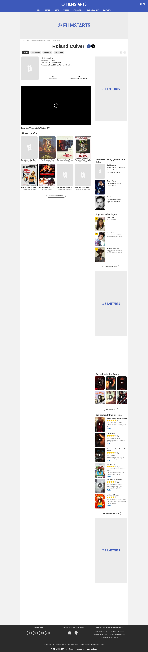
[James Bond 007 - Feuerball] (47, 175)
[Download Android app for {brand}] (77, 632)
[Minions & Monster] (100, 501)
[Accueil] (74, 4)
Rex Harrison (111, 197)
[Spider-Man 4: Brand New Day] (100, 424)
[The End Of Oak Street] (100, 486)
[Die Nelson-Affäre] (47, 147)
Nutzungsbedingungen (71, 644)
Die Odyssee (111, 433)
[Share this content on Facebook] (89, 46)
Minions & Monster (113, 495)
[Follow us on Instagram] (41, 633)
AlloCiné (98, 632)
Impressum (59, 644)
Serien (47, 10)
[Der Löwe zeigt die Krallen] (29, 147)
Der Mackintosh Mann (65, 160)
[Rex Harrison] (100, 203)
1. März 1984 (52, 65)
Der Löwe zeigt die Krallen (29, 160)
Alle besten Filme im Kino (111, 513)
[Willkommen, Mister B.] (29, 175)
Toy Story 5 (111, 464)
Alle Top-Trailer (110, 409)
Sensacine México (107, 637)
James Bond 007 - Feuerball (47, 187)
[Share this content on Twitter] (93, 46)
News (57, 10)
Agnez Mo (110, 217)
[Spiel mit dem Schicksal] (83, 175)
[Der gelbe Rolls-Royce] (65, 175)
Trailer (109, 428)
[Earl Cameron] (100, 171)
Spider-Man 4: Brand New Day (117, 418)
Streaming (78, 10)
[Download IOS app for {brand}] (70, 632)
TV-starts (107, 10)
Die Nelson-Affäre (47, 160)
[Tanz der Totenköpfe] (83, 147)
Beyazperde (98, 634)
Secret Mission (111, 186)
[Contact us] (47, 633)
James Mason (111, 181)
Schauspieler (34, 40)
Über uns (47, 644)
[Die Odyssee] (100, 440)
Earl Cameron (111, 165)
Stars (28, 40)
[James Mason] (100, 187)
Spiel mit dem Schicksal (83, 187)
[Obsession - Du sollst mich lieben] (100, 455)
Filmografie (29, 133)
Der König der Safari (113, 172)
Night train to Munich (113, 202)
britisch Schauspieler (44, 40)
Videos (66, 10)
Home (23, 40)
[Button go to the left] (121, 52)
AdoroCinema (115, 634)
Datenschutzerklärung (86, 644)
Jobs (52, 644)
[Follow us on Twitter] (35, 633)
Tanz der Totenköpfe (83, 160)
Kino (39, 10)
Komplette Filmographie (56, 196)
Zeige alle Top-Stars (111, 266)
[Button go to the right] (124, 52)
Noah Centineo (112, 233)
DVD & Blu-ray (93, 10)
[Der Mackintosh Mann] (65, 147)
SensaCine (115, 632)
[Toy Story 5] (100, 470)
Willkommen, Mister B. (29, 187)
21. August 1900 (55, 62)
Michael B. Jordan (113, 248)
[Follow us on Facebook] (29, 633)
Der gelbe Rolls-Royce (65, 187)
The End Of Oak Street (114, 479)
